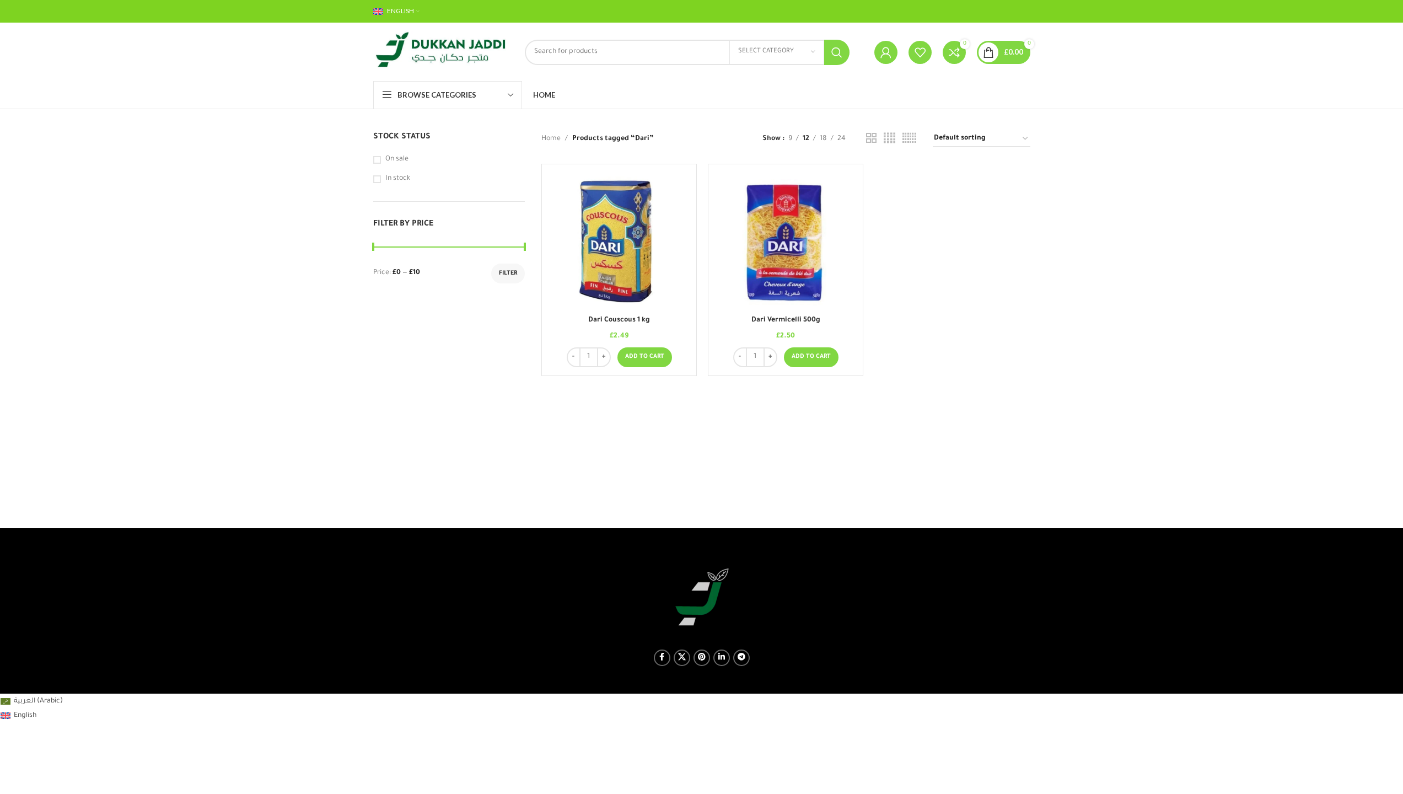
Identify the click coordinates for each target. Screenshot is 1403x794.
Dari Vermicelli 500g (785, 320)
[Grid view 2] (871, 139)
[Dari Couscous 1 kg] (619, 241)
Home (551, 139)
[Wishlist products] (920, 52)
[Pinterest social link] (702, 658)
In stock (397, 179)
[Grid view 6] (909, 139)
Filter (508, 273)
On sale (396, 159)
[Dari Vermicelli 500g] (785, 241)
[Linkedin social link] (721, 658)
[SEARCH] (837, 52)
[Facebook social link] (662, 658)
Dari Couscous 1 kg (619, 320)
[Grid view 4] (889, 139)
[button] (644, 357)
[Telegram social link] (741, 658)
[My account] (886, 52)
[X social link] (682, 658)
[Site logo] (440, 53)
